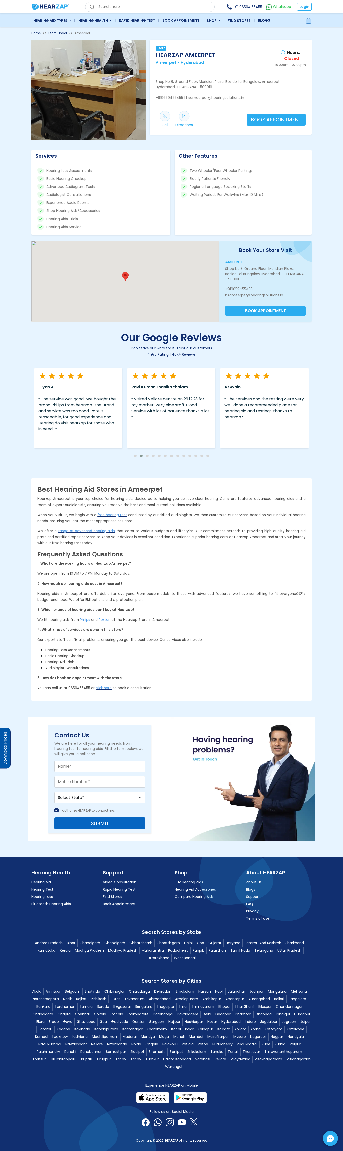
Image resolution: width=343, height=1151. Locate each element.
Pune (266, 1044)
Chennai (82, 1014)
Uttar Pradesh (289, 950)
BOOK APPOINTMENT (276, 119)
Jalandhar (236, 991)
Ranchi (70, 1051)
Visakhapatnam (268, 1059)
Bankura (43, 1006)
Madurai (130, 1036)
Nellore (97, 1044)
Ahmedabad (160, 998)
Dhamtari (243, 1014)
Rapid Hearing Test (137, 20)
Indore (250, 1021)
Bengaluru (143, 1006)
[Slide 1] (61, 133)
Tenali (233, 1051)
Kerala (65, 950)
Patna (203, 1044)
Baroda (103, 1006)
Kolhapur (205, 1029)
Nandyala (296, 1036)
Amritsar (53, 991)
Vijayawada (240, 1059)
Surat (115, 998)
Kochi (176, 1029)
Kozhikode (295, 1029)
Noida (136, 1044)
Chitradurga (139, 991)
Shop (212, 20)
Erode (54, 1021)
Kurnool (41, 1036)
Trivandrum (134, 998)
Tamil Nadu (240, 950)
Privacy (252, 911)
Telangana (263, 950)
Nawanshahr (76, 1044)
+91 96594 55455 (247, 6)
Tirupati (85, 1059)
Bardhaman (65, 1006)
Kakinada (82, 1029)
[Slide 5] (97, 133)
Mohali (179, 1036)
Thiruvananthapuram (283, 1051)
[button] (125, 276)
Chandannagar (289, 1006)
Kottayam (273, 1029)
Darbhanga (163, 1014)
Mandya (148, 1036)
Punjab (198, 950)
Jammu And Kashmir (263, 942)
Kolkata (223, 1029)
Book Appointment (180, 20)
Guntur (138, 1021)
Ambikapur (211, 998)
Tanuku (216, 1051)
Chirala (100, 1014)
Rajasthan (217, 950)
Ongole (151, 1044)
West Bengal (185, 957)
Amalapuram (186, 998)
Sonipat (176, 1051)
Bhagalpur (165, 1006)
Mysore (239, 1036)
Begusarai (122, 1006)
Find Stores (239, 20)
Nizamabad (117, 1044)
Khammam (157, 1029)
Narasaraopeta (46, 998)
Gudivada (119, 1021)
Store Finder (57, 33)
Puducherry (178, 950)
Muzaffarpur (218, 1036)
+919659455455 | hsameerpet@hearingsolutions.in (200, 97)
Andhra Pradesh (49, 942)
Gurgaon (156, 1021)
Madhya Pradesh (89, 950)
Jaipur (305, 1021)
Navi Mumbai (49, 1044)
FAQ (249, 903)
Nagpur (277, 1036)
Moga (164, 1036)
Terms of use (257, 918)
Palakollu (170, 1044)
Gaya (67, 1021)
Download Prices (5, 748)
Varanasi (202, 1059)
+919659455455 (239, 289)
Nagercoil (258, 1036)
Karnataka (46, 950)
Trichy (120, 1059)
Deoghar (223, 1014)
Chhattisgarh (140, 942)
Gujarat (214, 942)
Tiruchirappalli (62, 1059)
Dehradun (163, 991)
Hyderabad (231, 1021)
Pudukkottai (247, 1044)
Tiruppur (103, 1059)
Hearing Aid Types (50, 20)
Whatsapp (281, 6)
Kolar (189, 1029)
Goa (200, 942)
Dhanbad (264, 1014)
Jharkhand (294, 942)
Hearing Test (42, 889)
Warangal (173, 1066)
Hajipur (174, 1021)
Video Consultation (119, 882)
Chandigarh (90, 942)
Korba (256, 1029)
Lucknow (60, 1036)
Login (304, 6)
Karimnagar (132, 1029)
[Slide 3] (79, 133)
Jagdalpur (268, 1021)
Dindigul (283, 1014)
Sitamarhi (157, 1051)
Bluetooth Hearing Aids (51, 903)
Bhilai (183, 1006)
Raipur (295, 1044)
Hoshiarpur (194, 1021)
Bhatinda (92, 991)
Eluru (40, 1021)
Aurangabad (259, 998)
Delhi (188, 942)
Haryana (233, 942)
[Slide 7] (116, 133)
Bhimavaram (203, 1006)
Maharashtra (153, 950)
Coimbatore (138, 1014)
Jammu (45, 1029)
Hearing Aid (41, 882)
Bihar (71, 942)
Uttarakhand (158, 957)
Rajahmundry (48, 1051)
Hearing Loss (42, 896)
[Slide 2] (70, 133)
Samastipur (116, 1051)
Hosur (212, 1021)
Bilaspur (265, 1006)
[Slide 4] (88, 133)
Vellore (220, 1059)
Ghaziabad (86, 1021)
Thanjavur (251, 1051)
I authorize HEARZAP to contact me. (88, 810)
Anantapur (234, 998)
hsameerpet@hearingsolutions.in (254, 295)
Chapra (64, 1014)
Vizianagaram (299, 1059)
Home (36, 33)
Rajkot (81, 998)
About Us (254, 882)
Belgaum (72, 991)
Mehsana (299, 991)
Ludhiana (80, 1036)
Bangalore (297, 998)
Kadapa (63, 1029)
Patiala (188, 1044)
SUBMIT (100, 823)
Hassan (204, 991)
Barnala (86, 1006)
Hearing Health (93, 20)
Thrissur (39, 1059)
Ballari (279, 998)
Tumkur (152, 1059)
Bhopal (224, 1006)
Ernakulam (185, 991)
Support (253, 896)
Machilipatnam (105, 1036)
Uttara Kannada (177, 1059)
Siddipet (137, 1051)
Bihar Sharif (244, 1006)
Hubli (219, 991)
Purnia (280, 1044)
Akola (36, 991)
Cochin (116, 1014)
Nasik (67, 998)
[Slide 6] (106, 133)
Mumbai (196, 1036)
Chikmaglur (114, 991)
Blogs (264, 20)
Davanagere (187, 1014)
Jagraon (289, 1021)
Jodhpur (256, 991)
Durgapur (302, 1014)
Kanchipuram (106, 1029)
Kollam (240, 1029)
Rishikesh (98, 998)
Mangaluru (277, 991)
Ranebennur (91, 1051)
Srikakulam (196, 1051)
